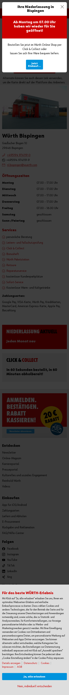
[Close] (62, 7)
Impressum (7, 667)
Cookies (45, 663)
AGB (19, 667)
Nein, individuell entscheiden (34, 686)
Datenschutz (30, 663)
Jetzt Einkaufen (34, 64)
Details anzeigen (11, 663)
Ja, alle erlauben (34, 676)
